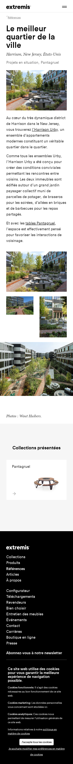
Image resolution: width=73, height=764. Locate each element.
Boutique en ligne (20, 637)
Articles (12, 574)
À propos (13, 580)
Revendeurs (16, 602)
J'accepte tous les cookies (37, 742)
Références (15, 568)
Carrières (14, 631)
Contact (13, 625)
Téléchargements (20, 596)
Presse (11, 643)
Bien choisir (16, 608)
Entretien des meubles (24, 614)
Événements (16, 620)
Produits (13, 563)
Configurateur (18, 590)
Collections (15, 557)
